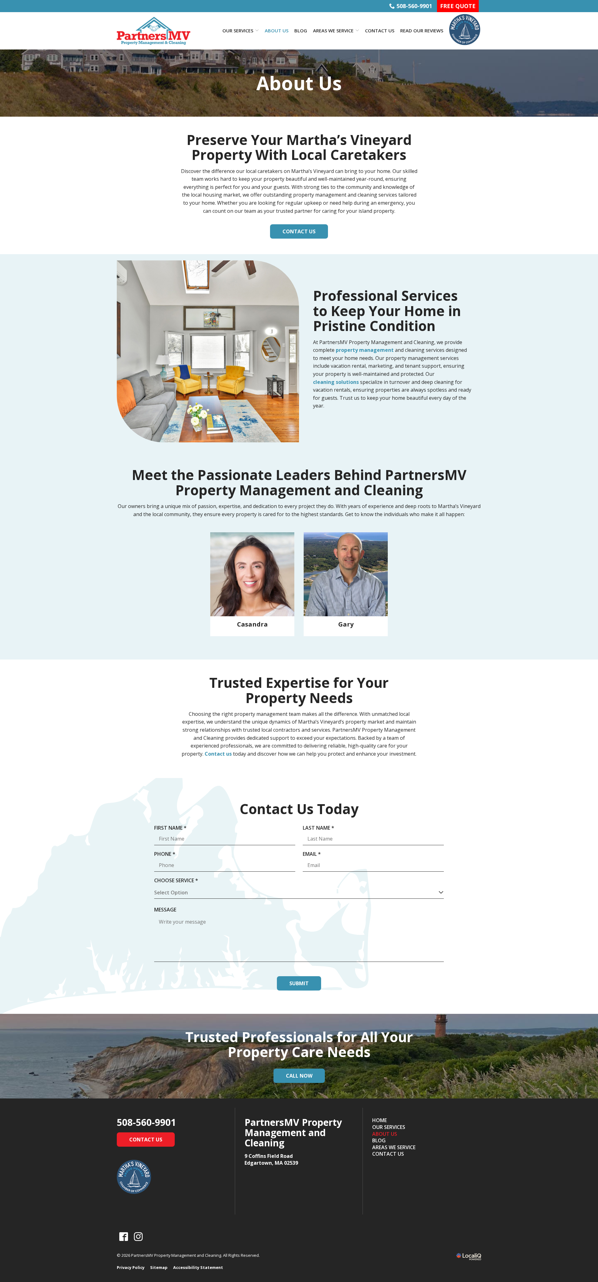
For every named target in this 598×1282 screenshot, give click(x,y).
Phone (166, 854)
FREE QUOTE (458, 6)
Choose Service (178, 881)
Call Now (299, 1075)
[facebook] (123, 1236)
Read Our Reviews (421, 30)
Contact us (218, 753)
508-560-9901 (414, 6)
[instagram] (138, 1236)
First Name (172, 828)
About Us (276, 30)
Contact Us (379, 30)
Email (314, 854)
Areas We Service (333, 30)
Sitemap (159, 1267)
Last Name (320, 828)
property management (365, 350)
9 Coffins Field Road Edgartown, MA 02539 (271, 1159)
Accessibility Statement (198, 1267)
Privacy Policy (131, 1267)
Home (379, 1120)
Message (165, 909)
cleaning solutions (336, 382)
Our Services (237, 30)
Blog (300, 30)
